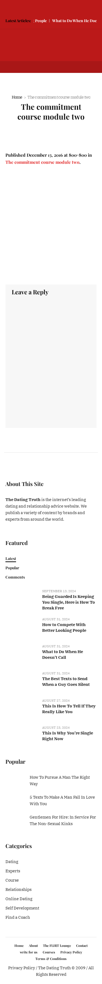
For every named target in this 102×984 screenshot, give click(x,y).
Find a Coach (17, 917)
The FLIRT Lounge (57, 945)
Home (17, 97)
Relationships (18, 889)
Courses (49, 952)
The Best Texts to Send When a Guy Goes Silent (66, 681)
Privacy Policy (71, 952)
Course (12, 880)
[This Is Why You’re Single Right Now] (21, 735)
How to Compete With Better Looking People (64, 627)
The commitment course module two (42, 162)
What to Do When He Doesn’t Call (62, 654)
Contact (82, 945)
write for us (29, 952)
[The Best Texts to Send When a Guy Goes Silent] (21, 681)
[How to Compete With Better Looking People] (21, 627)
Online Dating (18, 898)
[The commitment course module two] (51, 225)
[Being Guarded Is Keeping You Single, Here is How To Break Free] (21, 598)
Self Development (22, 908)
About (33, 945)
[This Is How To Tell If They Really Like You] (21, 708)
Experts (12, 870)
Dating (11, 861)
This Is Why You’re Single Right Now (67, 735)
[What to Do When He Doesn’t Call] (21, 654)
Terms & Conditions (51, 958)
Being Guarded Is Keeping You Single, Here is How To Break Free (68, 602)
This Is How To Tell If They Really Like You (69, 708)
